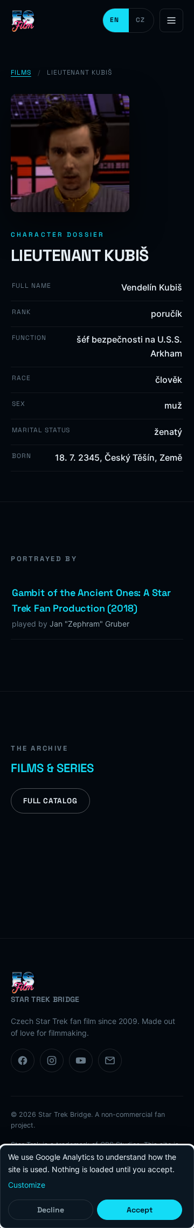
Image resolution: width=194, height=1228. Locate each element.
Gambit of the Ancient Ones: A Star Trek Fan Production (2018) (91, 600)
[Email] (110, 1060)
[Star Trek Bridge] (24, 20)
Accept (140, 1210)
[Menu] (171, 20)
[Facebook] (22, 1060)
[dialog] (97, 1186)
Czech (141, 20)
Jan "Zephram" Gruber (89, 623)
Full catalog (50, 800)
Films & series (52, 767)
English (116, 20)
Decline (50, 1210)
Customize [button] (26, 1184)
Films (21, 72)
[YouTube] (81, 1060)
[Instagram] (52, 1060)
